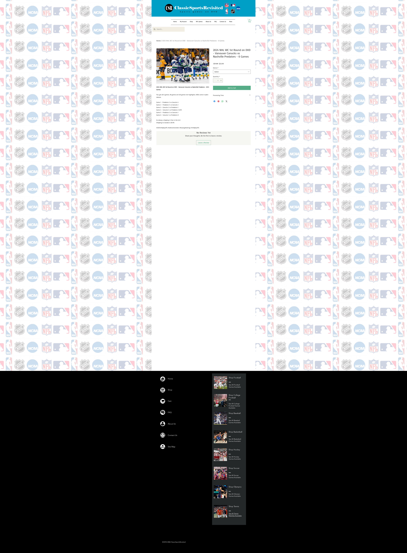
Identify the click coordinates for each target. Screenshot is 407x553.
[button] (250, 20)
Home (158, 41)
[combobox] (232, 72)
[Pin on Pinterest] (218, 101)
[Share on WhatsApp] (222, 101)
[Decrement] (214, 80)
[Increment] (221, 80)
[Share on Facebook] (214, 101)
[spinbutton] (218, 80)
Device (215, 68)
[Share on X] (226, 101)
